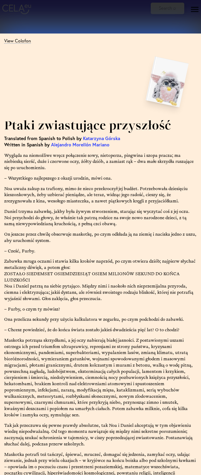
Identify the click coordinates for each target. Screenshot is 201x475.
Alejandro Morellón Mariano (80, 145)
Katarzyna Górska (101, 138)
